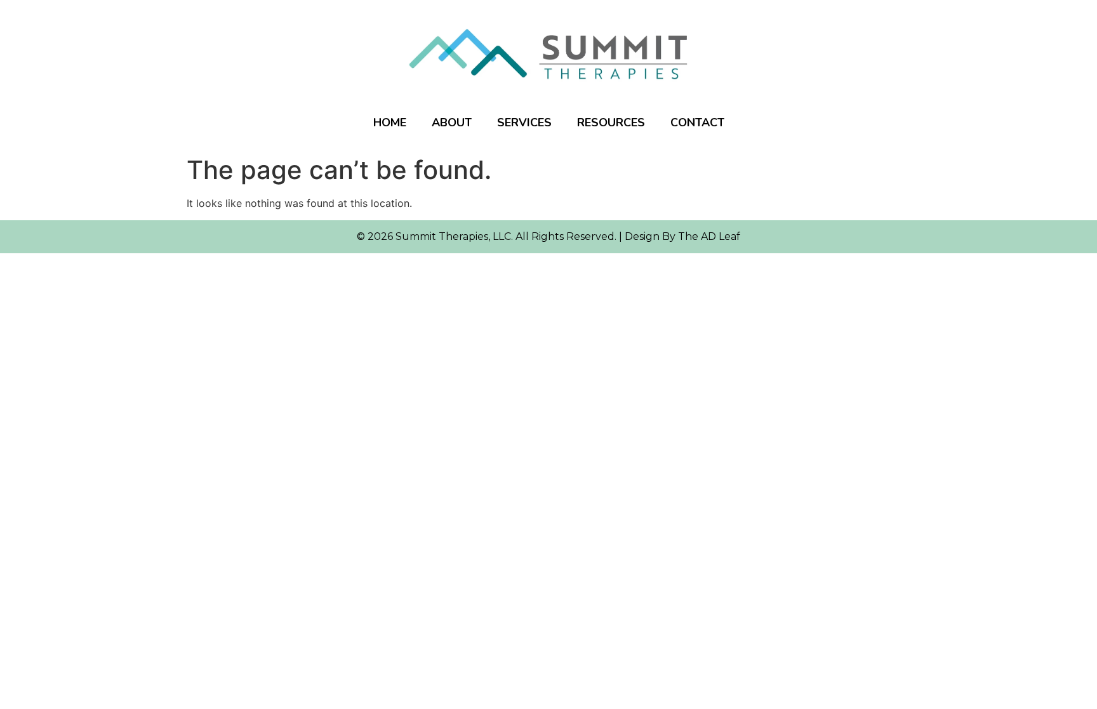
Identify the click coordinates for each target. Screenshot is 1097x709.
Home (389, 122)
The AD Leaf (709, 236)
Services (524, 122)
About (452, 122)
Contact (697, 122)
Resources (611, 122)
